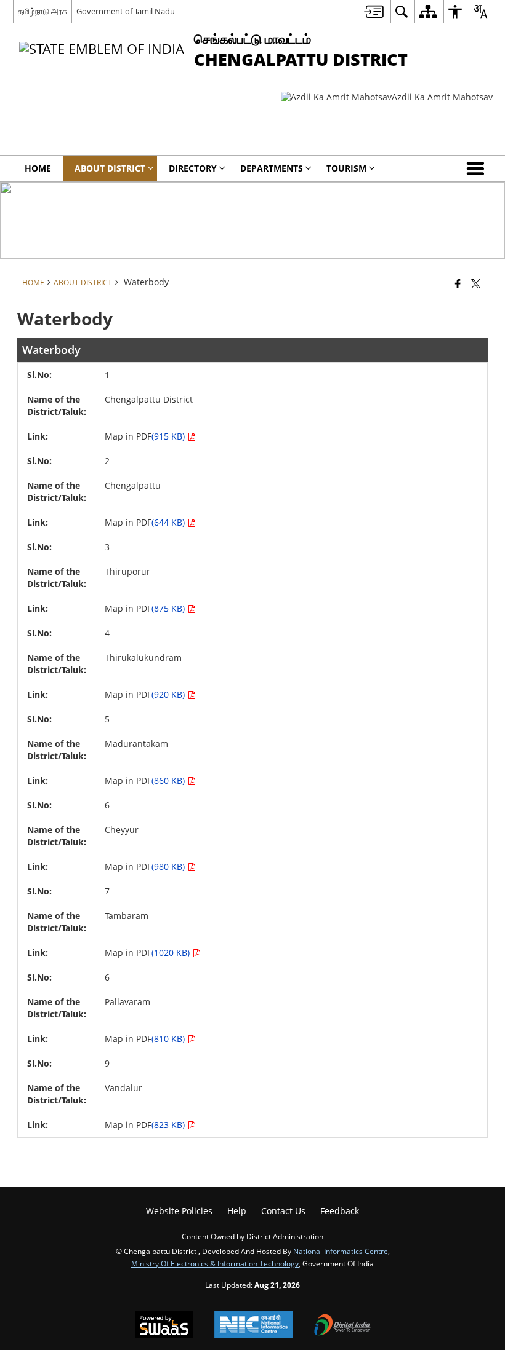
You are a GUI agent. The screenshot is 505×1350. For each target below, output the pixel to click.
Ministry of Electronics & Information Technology (215, 1263)
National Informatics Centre (340, 1251)
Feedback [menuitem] (339, 1211)
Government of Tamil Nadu (125, 11)
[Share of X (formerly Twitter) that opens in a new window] (475, 283)
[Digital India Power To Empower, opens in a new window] (342, 1326)
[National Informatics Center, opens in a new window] (253, 1325)
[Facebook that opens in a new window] (458, 283)
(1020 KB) (172, 952)
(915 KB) (169, 436)
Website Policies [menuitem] (179, 1211)
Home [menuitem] (38, 168)
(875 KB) (169, 608)
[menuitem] (374, 11)
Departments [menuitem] (271, 168)
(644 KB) (169, 522)
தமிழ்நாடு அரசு (42, 11)
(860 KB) (169, 780)
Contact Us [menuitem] (283, 1211)
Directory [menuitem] (193, 168)
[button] (478, 168)
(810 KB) (169, 1038)
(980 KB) (169, 866)
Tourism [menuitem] (346, 168)
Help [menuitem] (236, 1211)
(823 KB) (169, 1125)
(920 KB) (169, 694)
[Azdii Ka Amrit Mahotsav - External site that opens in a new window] (387, 97)
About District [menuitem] (110, 168)
